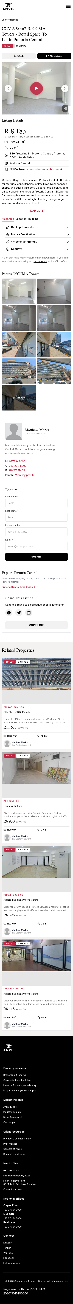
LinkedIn (7, 1242)
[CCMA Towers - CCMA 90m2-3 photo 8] (54, 371)
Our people (9, 1122)
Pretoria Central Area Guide (17, 587)
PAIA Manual (10, 1143)
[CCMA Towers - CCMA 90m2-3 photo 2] (54, 291)
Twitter (7, 1247)
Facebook (8, 1258)
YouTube (8, 1253)
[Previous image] (8, 88)
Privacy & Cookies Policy (17, 1138)
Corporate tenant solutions (17, 1080)
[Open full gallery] (65, 108)
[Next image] (64, 88)
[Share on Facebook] (8, 612)
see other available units (45, 169)
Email (9, 540)
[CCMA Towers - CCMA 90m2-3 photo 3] (19, 318)
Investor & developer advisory (19, 1085)
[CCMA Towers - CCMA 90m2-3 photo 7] (19, 371)
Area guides (10, 1106)
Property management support (20, 1090)
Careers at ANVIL (12, 1149)
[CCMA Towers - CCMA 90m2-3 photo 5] (19, 345)
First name (12, 496)
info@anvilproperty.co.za (16, 1175)
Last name (12, 511)
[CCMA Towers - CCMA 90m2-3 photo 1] (19, 291)
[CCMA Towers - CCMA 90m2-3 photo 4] (54, 318)
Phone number (14, 525)
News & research (12, 1117)
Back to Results (10, 19)
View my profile (25, 474)
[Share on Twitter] (18, 612)
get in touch (40, 261)
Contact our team (12, 1189)
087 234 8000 (17, 465)
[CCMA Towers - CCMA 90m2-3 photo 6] (54, 345)
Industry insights (12, 1112)
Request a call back (14, 1154)
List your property (13, 1263)
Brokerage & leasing (14, 1075)
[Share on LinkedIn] (28, 612)
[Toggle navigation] (68, 6)
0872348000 (17, 461)
